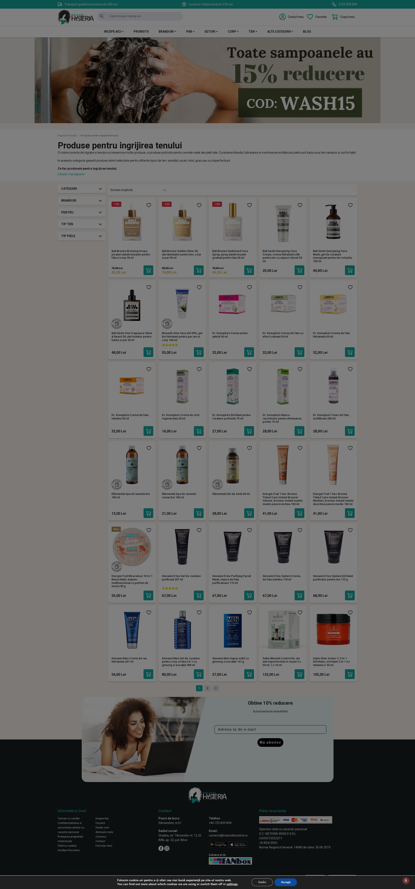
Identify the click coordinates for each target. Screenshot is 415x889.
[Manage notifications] (405, 880)
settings (232, 884)
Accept (285, 882)
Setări (262, 882)
